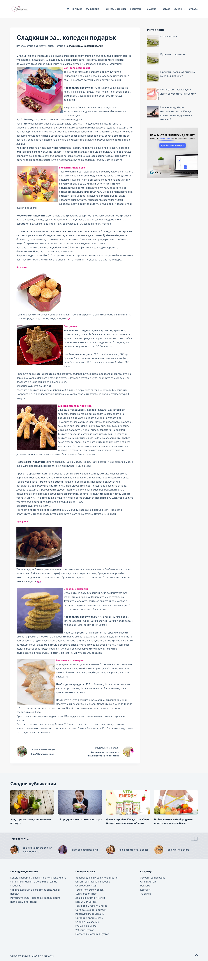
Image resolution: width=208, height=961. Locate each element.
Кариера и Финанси (116, 9)
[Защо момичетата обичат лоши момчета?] (14, 849)
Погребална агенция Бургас (92, 933)
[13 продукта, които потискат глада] (80, 802)
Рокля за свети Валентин (85, 849)
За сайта (145, 893)
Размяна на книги (86, 925)
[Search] (68, 9)
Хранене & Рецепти (36, 46)
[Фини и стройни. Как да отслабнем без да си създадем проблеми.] (128, 802)
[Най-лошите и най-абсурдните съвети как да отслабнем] (176, 802)
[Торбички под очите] (158, 849)
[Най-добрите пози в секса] (110, 849)
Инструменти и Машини (89, 913)
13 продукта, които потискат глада (80, 819)
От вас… (193, 9)
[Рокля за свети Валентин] (62, 849)
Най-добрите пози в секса (133, 849)
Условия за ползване (152, 877)
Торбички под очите (177, 849)
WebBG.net (47, 955)
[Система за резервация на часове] (172, 152)
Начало (20, 46)
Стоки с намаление (87, 921)
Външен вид (92, 9)
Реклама (145, 885)
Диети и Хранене (56, 46)
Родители (135, 9)
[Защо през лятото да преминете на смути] (32, 802)
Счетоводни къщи (86, 885)
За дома (151, 9)
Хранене (178, 9)
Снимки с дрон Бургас (89, 917)
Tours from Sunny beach (89, 889)
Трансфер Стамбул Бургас (91, 905)
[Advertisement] (172, 203)
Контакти (145, 889)
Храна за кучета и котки (90, 897)
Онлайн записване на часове (92, 881)
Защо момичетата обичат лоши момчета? (37, 849)
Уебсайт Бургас (84, 930)
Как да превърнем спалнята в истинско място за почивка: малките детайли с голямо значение (38, 881)
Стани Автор (148, 881)
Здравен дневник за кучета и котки (96, 877)
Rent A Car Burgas (86, 901)
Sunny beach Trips (86, 893)
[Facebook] (196, 955)
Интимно (77, 9)
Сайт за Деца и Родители (90, 909)
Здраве (166, 9)
